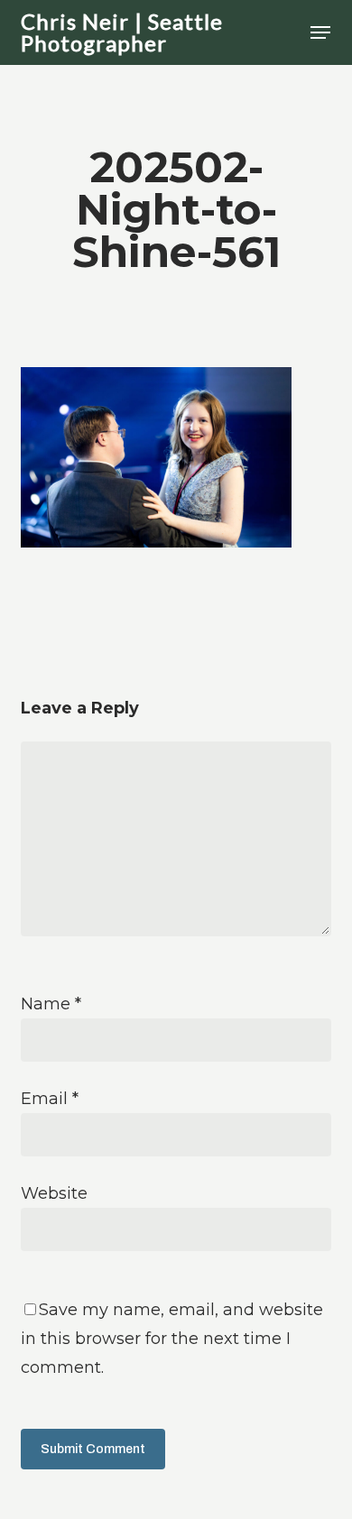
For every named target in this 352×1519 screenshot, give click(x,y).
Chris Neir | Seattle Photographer (122, 32)
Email (50, 1099)
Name (51, 1004)
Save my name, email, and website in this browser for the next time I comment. (172, 1338)
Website (54, 1193)
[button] (320, 32)
